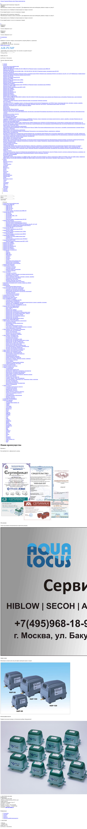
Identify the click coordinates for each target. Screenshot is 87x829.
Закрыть (2, 6)
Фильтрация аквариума (43, 139)
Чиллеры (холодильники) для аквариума (25, 136)
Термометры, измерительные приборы (50, 140)
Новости (5, 189)
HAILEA (9, 96)
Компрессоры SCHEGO (8, 94)
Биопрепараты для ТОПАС (48, 103)
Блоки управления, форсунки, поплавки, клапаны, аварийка (68, 103)
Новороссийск (6, 176)
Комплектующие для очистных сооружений (13, 110)
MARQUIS (82, 156)
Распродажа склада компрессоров (11, 66)
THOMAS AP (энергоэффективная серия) (12, 84)
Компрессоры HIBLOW (8, 67)
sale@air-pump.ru (9, 807)
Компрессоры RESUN (8, 93)
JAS (72, 156)
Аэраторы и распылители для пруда (11, 151)
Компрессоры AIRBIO (8, 88)
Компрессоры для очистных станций (27, 123)
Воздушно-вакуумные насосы (10, 116)
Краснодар (5, 171)
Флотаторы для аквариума (51, 148)
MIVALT (9, 158)
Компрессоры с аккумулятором (74, 96)
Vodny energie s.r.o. (61, 158)
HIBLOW (13, 96)
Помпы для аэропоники (23, 131)
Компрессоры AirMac (8, 78)
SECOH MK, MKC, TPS (20, 71)
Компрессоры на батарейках (60, 96)
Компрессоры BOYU (8, 90)
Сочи (4, 181)
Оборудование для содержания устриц (12, 138)
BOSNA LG (45, 156)
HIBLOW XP (13, 68)
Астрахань (5, 165)
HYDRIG (65, 156)
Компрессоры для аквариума (10, 95)
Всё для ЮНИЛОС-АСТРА (9, 117)
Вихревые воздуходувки (9, 115)
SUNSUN (32, 96)
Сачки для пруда (10, 153)
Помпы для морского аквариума (70, 139)
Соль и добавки (37, 140)
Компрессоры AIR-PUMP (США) (11, 125)
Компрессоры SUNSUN (8, 89)
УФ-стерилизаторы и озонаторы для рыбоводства (69, 134)
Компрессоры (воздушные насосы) (11, 121)
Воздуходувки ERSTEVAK (9, 122)
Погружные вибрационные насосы (46, 127)
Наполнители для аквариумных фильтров (59, 145)
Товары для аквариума (8, 144)
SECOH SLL (29, 71)
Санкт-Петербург (7, 164)
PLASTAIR (13, 158)
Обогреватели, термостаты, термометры (12, 134)
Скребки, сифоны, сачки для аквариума (69, 147)
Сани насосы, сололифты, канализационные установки (68, 127)
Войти (2, 45)
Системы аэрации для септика (10, 143)
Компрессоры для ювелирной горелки (76, 123)
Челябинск (5, 186)
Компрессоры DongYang (9, 98)
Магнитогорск (6, 173)
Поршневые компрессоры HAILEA (22, 74)
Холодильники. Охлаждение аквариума (29, 139)
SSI (46, 158)
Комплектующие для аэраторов (30, 100)
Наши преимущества (20, 1)
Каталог (5, 65)
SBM (30, 158)
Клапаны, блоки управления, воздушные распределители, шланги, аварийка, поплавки (53, 118)
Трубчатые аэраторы (42, 100)
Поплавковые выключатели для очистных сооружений (53, 111)
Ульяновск (5, 183)
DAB (53, 156)
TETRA (37, 96)
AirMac (28, 156)
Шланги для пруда (34, 153)
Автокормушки (6, 145)
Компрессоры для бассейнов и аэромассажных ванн (62, 122)
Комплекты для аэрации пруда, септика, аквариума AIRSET (17, 105)
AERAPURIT (6, 156)
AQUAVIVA (39, 156)
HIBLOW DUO (19, 68)
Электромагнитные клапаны (12, 293)
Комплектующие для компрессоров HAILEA (29, 73)
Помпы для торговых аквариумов (30, 134)
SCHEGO (24, 96)
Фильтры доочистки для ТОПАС (38, 104)
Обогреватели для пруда (48, 151)
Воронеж (5, 166)
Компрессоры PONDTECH (9, 92)
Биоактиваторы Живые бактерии (11, 109)
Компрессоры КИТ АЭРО (9, 85)
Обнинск (5, 162)
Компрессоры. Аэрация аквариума (11, 139)
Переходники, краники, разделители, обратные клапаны (22, 147)
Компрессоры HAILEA (8, 72)
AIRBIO (25, 156)
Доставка (5, 188)
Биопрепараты (6, 107)
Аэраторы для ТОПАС (8, 103)
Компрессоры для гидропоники (10, 131)
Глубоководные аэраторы (22, 133)
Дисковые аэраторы (17, 100)
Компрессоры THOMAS (9, 83)
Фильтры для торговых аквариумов (14, 347)
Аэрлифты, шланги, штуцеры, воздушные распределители (27, 103)
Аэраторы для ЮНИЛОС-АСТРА (11, 118)
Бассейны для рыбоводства (9, 133)
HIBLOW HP (6, 68)
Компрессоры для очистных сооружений (30, 111)
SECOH (28, 96)
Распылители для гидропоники (37, 131)
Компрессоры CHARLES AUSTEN (42, 122)
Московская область (8, 161)
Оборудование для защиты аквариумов (15, 373)
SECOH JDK (12, 71)
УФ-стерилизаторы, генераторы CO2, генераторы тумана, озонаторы (22, 379)
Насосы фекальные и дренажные (13, 328)
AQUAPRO (33, 156)
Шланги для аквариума (11, 384)
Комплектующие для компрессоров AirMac (13, 79)
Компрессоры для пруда (36, 151)
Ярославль (5, 187)
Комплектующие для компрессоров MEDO (13, 82)
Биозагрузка (6, 106)
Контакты (5, 191)
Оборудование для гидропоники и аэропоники (14, 129)
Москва (5, 160)
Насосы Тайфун (34, 127)
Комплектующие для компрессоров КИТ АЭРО (14, 87)
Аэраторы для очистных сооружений (12, 111)
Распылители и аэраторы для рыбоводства (48, 134)
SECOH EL (5, 71)
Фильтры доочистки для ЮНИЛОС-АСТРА (22, 120)
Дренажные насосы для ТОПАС (10, 104)
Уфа (4, 184)
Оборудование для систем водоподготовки (13, 137)
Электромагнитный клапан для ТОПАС (56, 104)
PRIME (24, 158)
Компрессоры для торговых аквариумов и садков (55, 133)
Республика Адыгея (8, 178)
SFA (41, 158)
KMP (74, 156)
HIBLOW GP (26, 68)
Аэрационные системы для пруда (11, 114)
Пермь (4, 177)
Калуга (5, 170)
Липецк (5, 172)
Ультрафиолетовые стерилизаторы (22, 153)
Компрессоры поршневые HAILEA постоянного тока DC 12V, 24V (55, 73)
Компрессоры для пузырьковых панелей (45, 123)
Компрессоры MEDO (8, 81)
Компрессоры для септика (61, 123)
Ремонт (5, 159)
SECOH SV (35, 71)
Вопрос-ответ (12, 1)
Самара (5, 180)
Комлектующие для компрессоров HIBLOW (40, 68)
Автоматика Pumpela (8, 127)
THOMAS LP (26, 84)
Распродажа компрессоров (9, 142)
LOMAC (77, 156)
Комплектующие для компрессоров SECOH (48, 71)
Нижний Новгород (7, 175)
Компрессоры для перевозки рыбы (36, 133)
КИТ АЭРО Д (19, 122)
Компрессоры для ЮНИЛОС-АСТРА (14, 303)
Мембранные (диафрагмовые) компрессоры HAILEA (18, 225)
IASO (69, 156)
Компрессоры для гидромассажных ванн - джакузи (18, 313)
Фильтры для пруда (43, 153)
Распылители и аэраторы (27, 140)
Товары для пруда (7, 150)
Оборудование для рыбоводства (10, 132)
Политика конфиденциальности (10, 818)
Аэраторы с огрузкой (8, 100)
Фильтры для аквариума (39, 148)
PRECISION (18, 96)
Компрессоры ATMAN (28, 122)
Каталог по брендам (8, 155)
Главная (5, 63)
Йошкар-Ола (6, 167)
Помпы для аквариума (41, 147)
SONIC (44, 158)
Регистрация (7, 45)
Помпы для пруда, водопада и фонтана (63, 151)
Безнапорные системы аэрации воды (21, 127)
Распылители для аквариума (52, 147)
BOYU (4, 96)
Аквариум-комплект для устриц (66, 140)
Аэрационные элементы (9, 99)
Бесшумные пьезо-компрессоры (46, 96)
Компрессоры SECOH (8, 70)
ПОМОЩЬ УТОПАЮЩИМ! (10, 154)
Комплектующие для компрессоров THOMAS (40, 84)
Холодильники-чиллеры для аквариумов (67, 148)
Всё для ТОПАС (7, 101)
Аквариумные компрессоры (17, 145)
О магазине (6, 813)
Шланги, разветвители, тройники (52, 131)
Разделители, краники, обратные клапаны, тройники (18, 358)
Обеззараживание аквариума (56, 139)
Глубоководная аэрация (25, 151)
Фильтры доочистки (70, 111)
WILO (67, 158)
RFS (27, 158)
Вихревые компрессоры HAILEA (11, 73)
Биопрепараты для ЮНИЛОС (26, 118)
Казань (4, 169)
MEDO (5, 158)
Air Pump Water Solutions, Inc (16, 156)
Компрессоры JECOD (8, 76)
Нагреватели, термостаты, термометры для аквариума (36, 145)
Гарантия (6, 1)
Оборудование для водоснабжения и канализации (14, 126)
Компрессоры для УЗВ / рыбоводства (76, 133)
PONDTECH (20, 158)
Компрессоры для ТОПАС (24, 104)
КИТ (70, 158)
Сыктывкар (6, 182)
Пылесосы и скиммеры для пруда (13, 392)
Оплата (2, 1)
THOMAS (54, 158)
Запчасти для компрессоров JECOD (11, 77)
